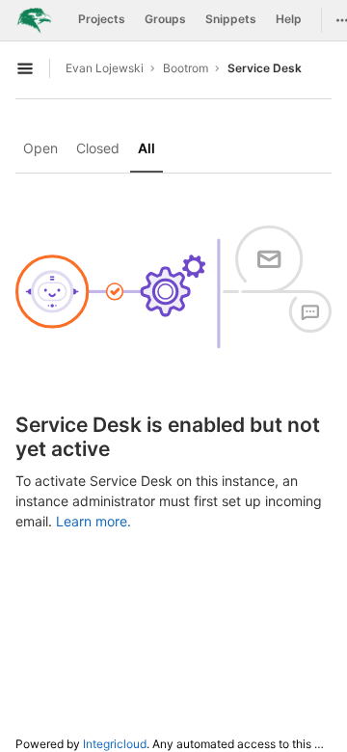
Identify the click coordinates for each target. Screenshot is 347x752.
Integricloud (115, 744)
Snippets (230, 19)
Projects (101, 19)
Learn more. (93, 521)
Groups (165, 19)
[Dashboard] (34, 20)
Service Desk (264, 68)
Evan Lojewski (105, 68)
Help (289, 19)
